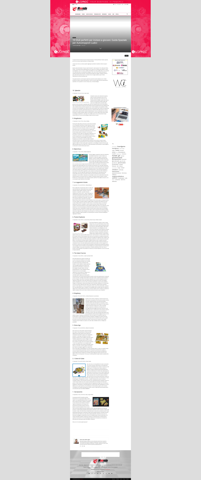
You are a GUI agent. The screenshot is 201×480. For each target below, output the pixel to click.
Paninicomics (115, 171)
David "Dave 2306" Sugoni (77, 45)
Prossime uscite (97, 14)
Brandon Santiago (122, 148)
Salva (87, 433)
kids (118, 166)
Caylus (113, 150)
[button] (127, 14)
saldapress (114, 174)
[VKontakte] (126, 4)
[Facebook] (115, 4)
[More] (126, 433)
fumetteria (124, 154)
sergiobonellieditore (118, 176)
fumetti (114, 155)
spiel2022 (114, 177)
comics (117, 150)
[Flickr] (117, 4)
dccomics (122, 150)
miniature (115, 169)
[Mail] (84, 446)
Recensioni (104, 14)
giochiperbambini (116, 159)
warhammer (117, 179)
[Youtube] (127, 4)
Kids (113, 14)
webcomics (123, 179)
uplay (126, 178)
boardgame (121, 146)
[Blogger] (114, 4)
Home (73, 17)
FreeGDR (114, 154)
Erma (117, 152)
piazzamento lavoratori (116, 173)
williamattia (114, 181)
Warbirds (113, 179)
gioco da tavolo (115, 161)
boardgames (115, 148)
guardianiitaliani (115, 164)
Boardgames (77, 14)
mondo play (121, 169)
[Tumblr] (122, 4)
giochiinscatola (117, 157)
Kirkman (121, 166)
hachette (121, 164)
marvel (122, 167)
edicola (113, 152)
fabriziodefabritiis (121, 152)
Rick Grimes (124, 173)
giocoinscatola (122, 162)
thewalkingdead (121, 178)
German (122, 156)
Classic (109, 14)
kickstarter (114, 166)
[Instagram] (119, 4)
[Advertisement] (109, 9)
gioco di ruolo (122, 161)
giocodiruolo (114, 162)
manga (119, 167)
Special (117, 14)
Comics (83, 14)
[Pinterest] (121, 4)
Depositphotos (107, 469)
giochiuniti (124, 159)
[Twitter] (124, 4)
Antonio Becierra (114, 146)
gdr (119, 155)
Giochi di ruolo (89, 14)
